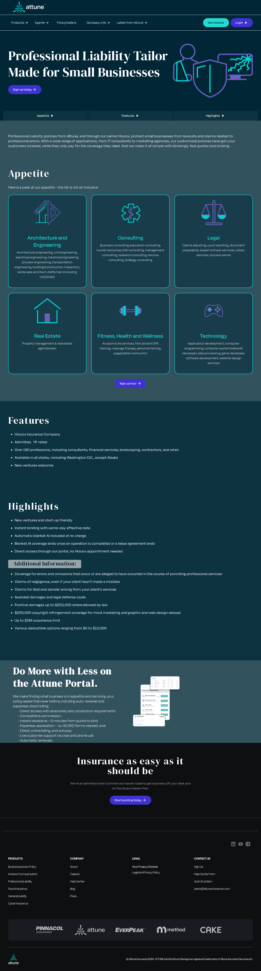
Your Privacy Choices (145, 866)
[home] (27, 7)
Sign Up (198, 866)
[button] (20, 22)
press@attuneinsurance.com (212, 888)
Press (73, 896)
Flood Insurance (17, 888)
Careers (75, 874)
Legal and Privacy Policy (146, 872)
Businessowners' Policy (22, 866)
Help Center (77, 881)
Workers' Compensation (23, 874)
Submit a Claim (203, 881)
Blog (72, 888)
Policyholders (66, 22)
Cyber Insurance (18, 903)
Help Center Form (204, 874)
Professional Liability (20, 881)
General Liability (17, 896)
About (74, 866)
